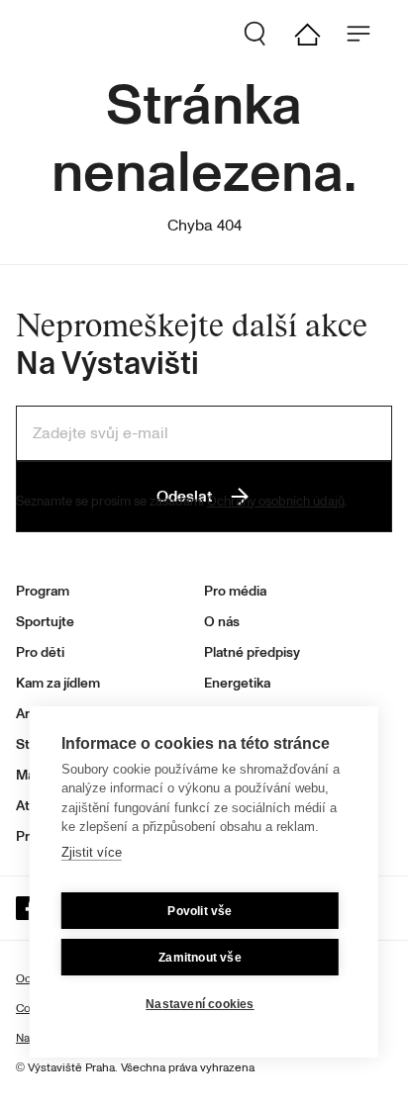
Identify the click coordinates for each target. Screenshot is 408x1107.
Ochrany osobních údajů (276, 501)
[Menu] (366, 33)
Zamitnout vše (200, 958)
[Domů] (315, 33)
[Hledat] (263, 33)
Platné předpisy (252, 652)
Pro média (235, 591)
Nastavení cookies (200, 1004)
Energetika (237, 683)
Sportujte (45, 621)
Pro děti (40, 652)
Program (42, 591)
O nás (222, 621)
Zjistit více (91, 852)
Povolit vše (199, 911)
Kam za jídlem (58, 683)
